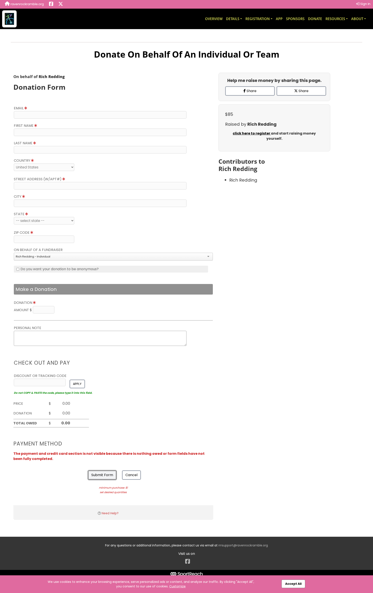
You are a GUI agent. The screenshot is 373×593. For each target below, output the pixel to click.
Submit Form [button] (102, 474)
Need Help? (110, 513)
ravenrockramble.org (27, 4)
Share (251, 90)
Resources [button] (335, 18)
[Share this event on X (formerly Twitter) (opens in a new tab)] (60, 4)
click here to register (252, 133)
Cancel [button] (131, 474)
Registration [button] (257, 18)
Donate (315, 18)
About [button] (357, 18)
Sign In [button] (364, 4)
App (279, 18)
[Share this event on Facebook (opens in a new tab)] (51, 4)
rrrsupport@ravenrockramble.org (243, 545)
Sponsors (295, 18)
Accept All (293, 584)
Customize (177, 586)
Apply (77, 384)
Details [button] (232, 18)
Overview (214, 18)
